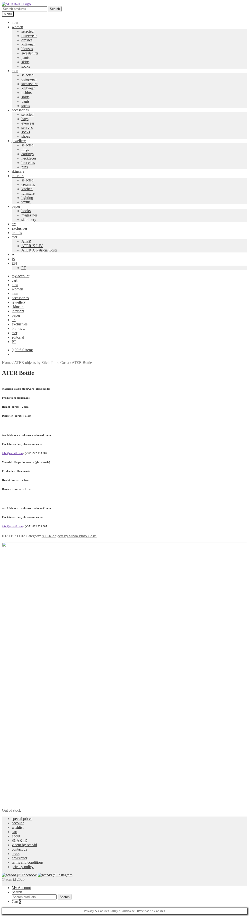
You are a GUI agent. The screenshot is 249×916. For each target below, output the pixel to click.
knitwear (28, 44)
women (17, 27)
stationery (28, 219)
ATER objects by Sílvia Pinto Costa (41, 362)
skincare (18, 171)
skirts (25, 62)
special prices (22, 819)
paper (16, 206)
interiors (18, 176)
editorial (18, 337)
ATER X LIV (32, 246)
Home (6, 362)
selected (27, 31)
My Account (21, 888)
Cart (16, 901)
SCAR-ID (19, 840)
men (15, 71)
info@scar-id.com (12, 453)
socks (25, 66)
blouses (27, 49)
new (15, 22)
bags (24, 119)
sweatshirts (29, 53)
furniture (28, 193)
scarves (27, 128)
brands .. (18, 328)
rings (25, 149)
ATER (26, 241)
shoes (25, 136)
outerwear (29, 36)
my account (20, 276)
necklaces (28, 158)
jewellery (19, 141)
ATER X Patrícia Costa (39, 250)
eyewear (27, 123)
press (15, 854)
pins (24, 167)
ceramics (28, 184)
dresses (26, 40)
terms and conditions (27, 862)
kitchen (27, 189)
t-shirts (26, 92)
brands (17, 233)
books (26, 211)
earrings (27, 154)
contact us (19, 849)
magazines (29, 215)
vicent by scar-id (24, 845)
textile (26, 202)
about (16, 836)
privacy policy (23, 867)
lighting (27, 198)
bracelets (28, 163)
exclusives (19, 228)
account (18, 823)
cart (14, 280)
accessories (20, 110)
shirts (25, 97)
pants (25, 57)
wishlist (17, 827)
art (14, 224)
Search (55, 9)
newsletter (19, 858)
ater (14, 237)
